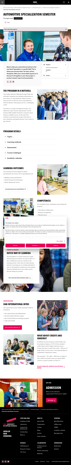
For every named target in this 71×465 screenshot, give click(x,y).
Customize (34, 245)
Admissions (23, 424)
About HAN (40, 421)
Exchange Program (36, 7)
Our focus (23, 452)
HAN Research (24, 446)
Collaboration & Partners (41, 446)
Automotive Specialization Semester (51, 7)
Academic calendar (14, 158)
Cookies (37, 461)
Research (23, 443)
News (38, 430)
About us (39, 418)
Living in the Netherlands (23, 428)
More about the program (10, 29)
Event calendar (41, 436)
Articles (39, 433)
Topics (9, 137)
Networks (40, 453)
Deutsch (56, 449)
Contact (39, 427)
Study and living (25, 418)
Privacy (47, 461)
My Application (58, 433)
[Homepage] (35, 2)
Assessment (11, 147)
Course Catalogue (14, 153)
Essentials (57, 418)
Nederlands (57, 446)
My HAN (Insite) (58, 421)
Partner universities (42, 450)
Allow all (56, 245)
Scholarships (24, 432)
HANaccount (57, 424)
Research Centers (25, 449)
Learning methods (14, 142)
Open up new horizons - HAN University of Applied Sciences (17, 7)
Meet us (22, 435)
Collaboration (41, 443)
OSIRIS (56, 427)
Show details (60, 241)
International (58, 443)
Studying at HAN (25, 421)
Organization (41, 424)
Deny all (15, 245)
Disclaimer (42, 461)
